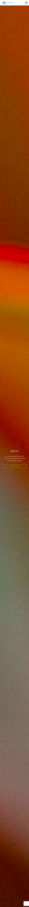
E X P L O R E (14, 466)
